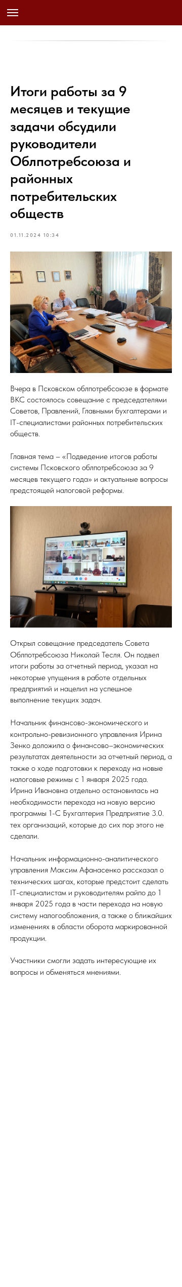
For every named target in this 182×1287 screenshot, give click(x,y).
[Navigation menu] (12, 12)
